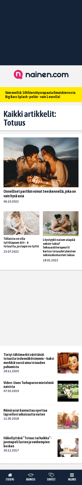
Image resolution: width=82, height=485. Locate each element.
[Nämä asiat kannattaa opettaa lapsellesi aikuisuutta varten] (68, 418)
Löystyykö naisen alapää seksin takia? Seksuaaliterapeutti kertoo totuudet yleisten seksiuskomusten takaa (59, 247)
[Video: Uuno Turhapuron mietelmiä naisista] (68, 391)
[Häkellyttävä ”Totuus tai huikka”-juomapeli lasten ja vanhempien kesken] (68, 446)
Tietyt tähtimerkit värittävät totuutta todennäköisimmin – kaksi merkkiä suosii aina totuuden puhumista (28, 360)
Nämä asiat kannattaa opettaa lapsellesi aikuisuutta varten (25, 412)
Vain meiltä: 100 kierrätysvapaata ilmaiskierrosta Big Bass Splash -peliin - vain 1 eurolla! (40, 94)
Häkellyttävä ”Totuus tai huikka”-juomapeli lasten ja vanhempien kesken (27, 442)
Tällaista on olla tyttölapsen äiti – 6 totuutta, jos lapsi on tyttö (21, 242)
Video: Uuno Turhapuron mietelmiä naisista (28, 384)
